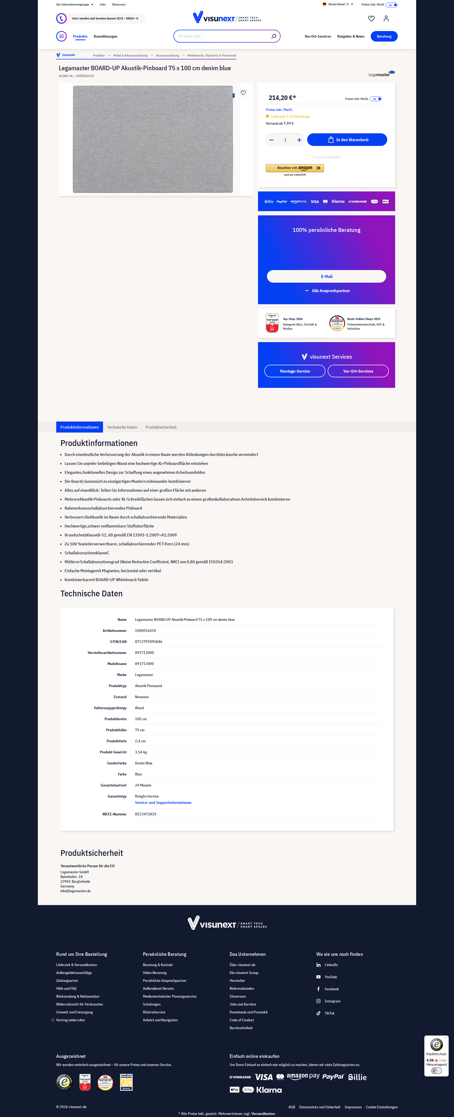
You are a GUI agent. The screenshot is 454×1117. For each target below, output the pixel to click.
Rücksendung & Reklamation (77, 996)
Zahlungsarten (67, 980)
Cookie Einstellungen (382, 1107)
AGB (291, 1107)
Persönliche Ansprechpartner (165, 980)
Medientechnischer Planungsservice (170, 996)
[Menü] (61, 36)
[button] (295, 170)
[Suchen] (274, 36)
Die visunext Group (244, 972)
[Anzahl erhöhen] (299, 139)
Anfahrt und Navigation (160, 1020)
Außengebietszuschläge (74, 972)
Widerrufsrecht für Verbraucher (79, 1004)
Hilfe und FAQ (66, 988)
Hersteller (237, 980)
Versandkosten (263, 1113)
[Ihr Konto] (386, 19)
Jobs (103, 4)
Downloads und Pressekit (249, 1012)
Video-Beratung (155, 972)
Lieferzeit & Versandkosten (76, 964)
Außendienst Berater (158, 988)
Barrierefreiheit (241, 1027)
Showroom (119, 4)
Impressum (353, 1107)
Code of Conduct (242, 1020)
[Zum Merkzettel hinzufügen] (243, 92)
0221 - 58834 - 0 (127, 18)
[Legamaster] (382, 74)
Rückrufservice (154, 1012)
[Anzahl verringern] (271, 139)
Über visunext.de (242, 964)
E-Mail (326, 276)
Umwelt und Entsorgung (74, 1012)
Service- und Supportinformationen (163, 802)
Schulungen (152, 1004)
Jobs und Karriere (243, 1004)
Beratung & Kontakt (158, 964)
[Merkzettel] (371, 19)
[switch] (436, 1071)
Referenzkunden (242, 988)
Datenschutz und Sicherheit (319, 1107)
